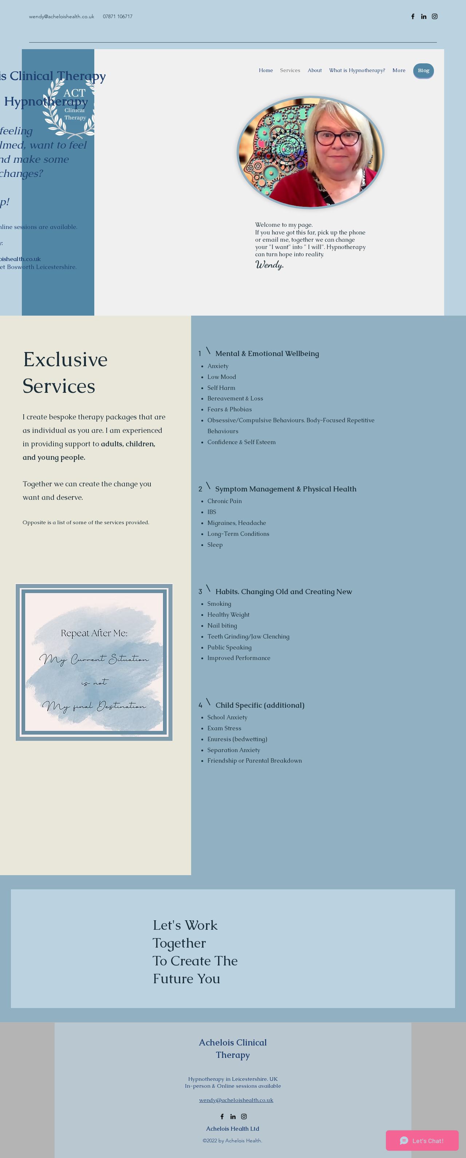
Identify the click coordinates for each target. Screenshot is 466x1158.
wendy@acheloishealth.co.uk (61, 16)
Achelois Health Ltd (233, 1129)
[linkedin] (423, 16)
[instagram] (434, 16)
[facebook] (412, 16)
